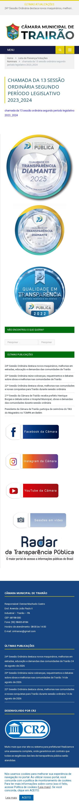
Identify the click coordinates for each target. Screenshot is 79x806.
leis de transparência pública (46, 755)
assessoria (15, 751)
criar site (25, 746)
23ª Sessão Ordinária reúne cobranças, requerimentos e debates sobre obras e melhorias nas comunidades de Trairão (40, 8)
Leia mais (44, 787)
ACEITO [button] (26, 797)
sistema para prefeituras (47, 746)
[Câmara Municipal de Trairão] (39, 31)
